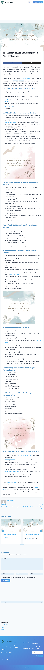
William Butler (6, 58)
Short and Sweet (9, 106)
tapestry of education (11, 482)
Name (3, 573)
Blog (15, 645)
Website (32, 573)
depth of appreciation (18, 80)
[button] (29, 2)
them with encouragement (11, 122)
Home (15, 642)
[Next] (41, 531)
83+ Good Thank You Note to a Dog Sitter (10, 506)
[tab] (20, 544)
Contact (16, 647)
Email (17, 573)
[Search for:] (22, 602)
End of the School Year (10, 459)
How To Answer (4, 624)
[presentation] (11, 525)
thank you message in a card (24, 455)
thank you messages (26, 78)
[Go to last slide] (3, 531)
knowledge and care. (15, 274)
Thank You (3, 629)
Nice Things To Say (5, 626)
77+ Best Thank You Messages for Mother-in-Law (33, 506)
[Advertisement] (22, 12)
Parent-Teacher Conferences (12, 471)
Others (2, 627)
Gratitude (7, 99)
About (15, 644)
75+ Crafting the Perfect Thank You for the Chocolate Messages (11, 536)
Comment (4, 558)
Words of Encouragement (7, 631)
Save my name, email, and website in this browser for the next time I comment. (19, 577)
